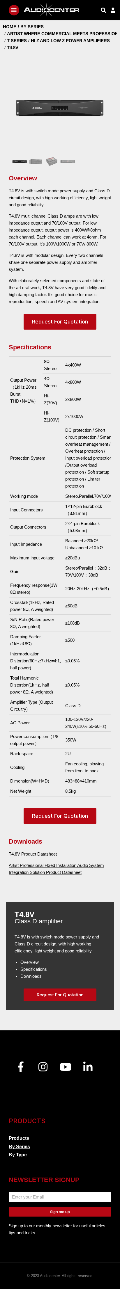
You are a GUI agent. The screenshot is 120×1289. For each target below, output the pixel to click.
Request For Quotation (60, 322)
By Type (18, 1154)
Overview (29, 962)
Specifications (33, 969)
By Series (19, 1146)
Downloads (31, 976)
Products (19, 1138)
